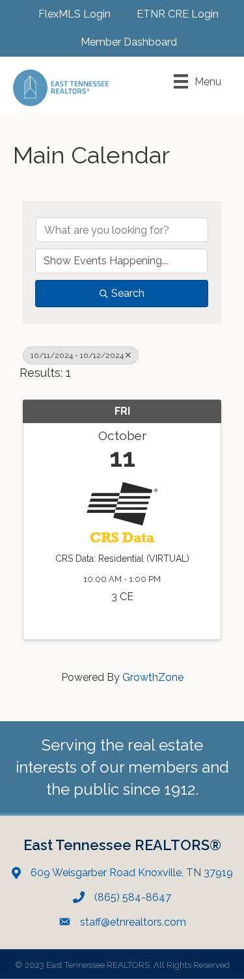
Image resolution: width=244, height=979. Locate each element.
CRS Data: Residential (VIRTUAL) (122, 558)
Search (127, 293)
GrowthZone (152, 677)
